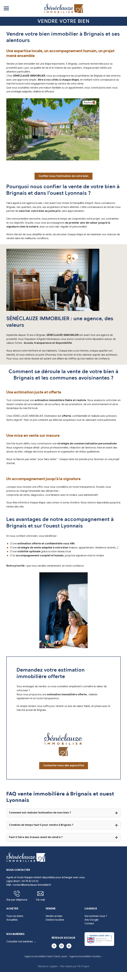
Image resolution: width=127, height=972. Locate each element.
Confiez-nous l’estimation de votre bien (63, 176)
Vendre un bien (54, 916)
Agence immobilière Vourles (85, 956)
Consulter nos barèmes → (21, 941)
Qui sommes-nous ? (96, 916)
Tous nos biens (14, 916)
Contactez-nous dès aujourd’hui (63, 765)
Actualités (12, 919)
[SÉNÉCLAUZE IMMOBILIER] (66, 8)
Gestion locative (55, 919)
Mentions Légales (48, 966)
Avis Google (91, 919)
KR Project (83, 966)
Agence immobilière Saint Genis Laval (45, 956)
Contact (89, 923)
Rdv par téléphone (16, 899)
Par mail (40, 899)
